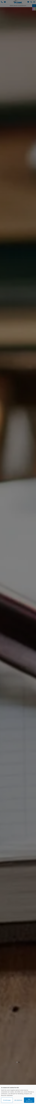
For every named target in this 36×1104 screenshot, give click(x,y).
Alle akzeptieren (29, 1100)
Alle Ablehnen (18, 1100)
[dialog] (18, 1094)
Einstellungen (7, 1100)
